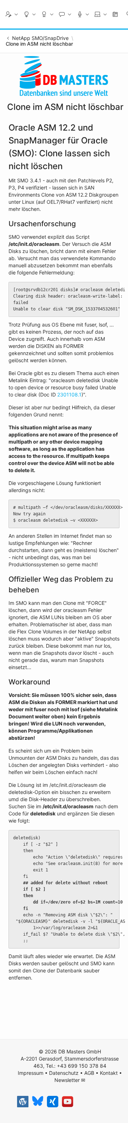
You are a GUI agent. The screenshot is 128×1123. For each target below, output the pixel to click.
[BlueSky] (37, 1101)
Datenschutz (64, 1073)
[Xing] (52, 1101)
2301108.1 (69, 394)
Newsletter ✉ (69, 1080)
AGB (89, 1073)
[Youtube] (67, 1101)
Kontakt (109, 1073)
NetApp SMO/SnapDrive (40, 38)
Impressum (30, 1073)
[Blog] (22, 1101)
